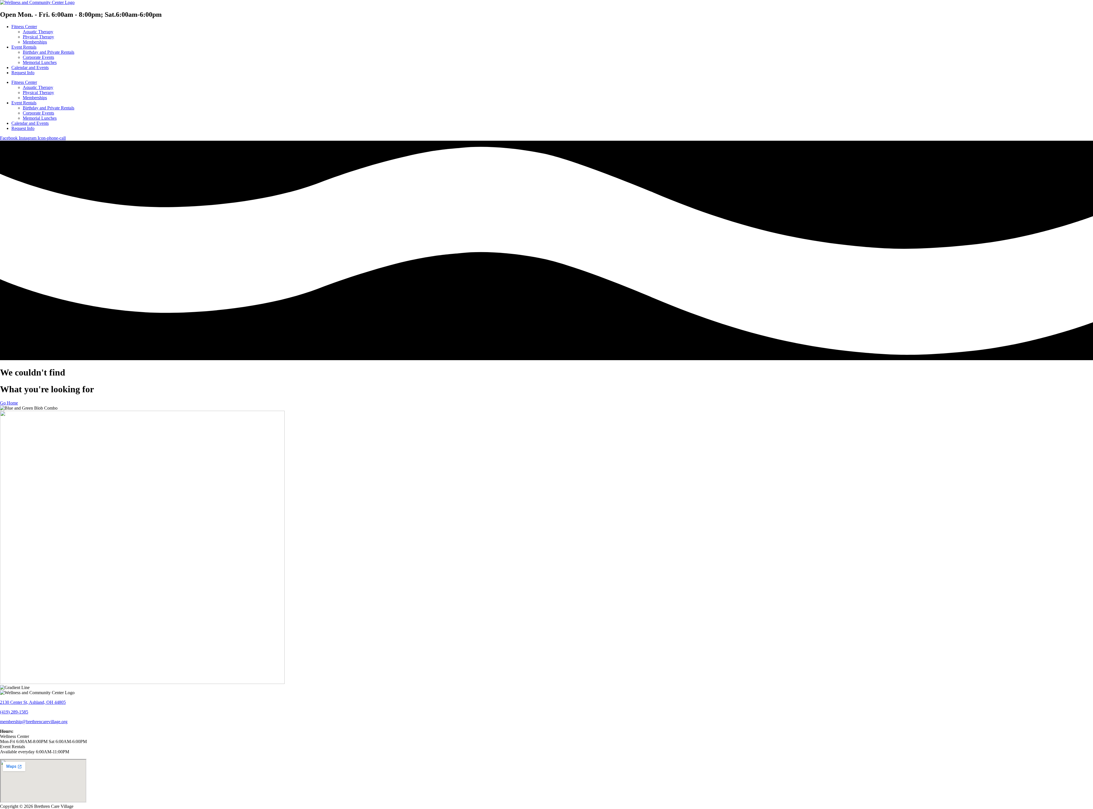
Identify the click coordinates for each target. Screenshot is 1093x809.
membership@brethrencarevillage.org (33, 721)
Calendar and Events (30, 67)
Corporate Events (38, 57)
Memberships (35, 42)
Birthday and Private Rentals (48, 52)
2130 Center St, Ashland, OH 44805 (33, 702)
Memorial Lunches (40, 62)
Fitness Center (24, 26)
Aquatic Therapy (38, 31)
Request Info (22, 72)
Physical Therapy (38, 36)
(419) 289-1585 (14, 712)
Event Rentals (23, 47)
